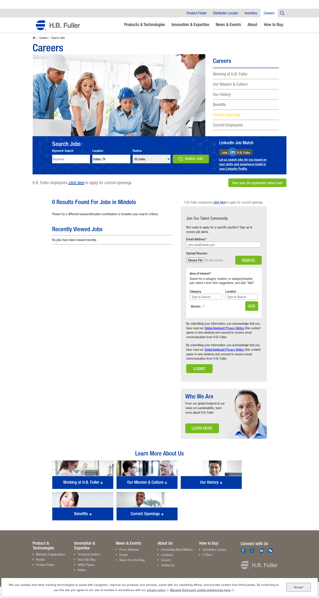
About (252, 24)
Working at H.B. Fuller (230, 73)
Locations (167, 555)
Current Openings (226, 114)
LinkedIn (261, 550)
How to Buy (273, 24)
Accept (298, 587)
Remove (248, 260)
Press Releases (129, 549)
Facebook (243, 550)
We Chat (270, 550)
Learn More (199, 429)
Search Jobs (194, 159)
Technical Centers (89, 554)
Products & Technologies (144, 24)
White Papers (86, 565)
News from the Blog (132, 560)
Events (123, 555)
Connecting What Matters (177, 549)
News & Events (228, 24)
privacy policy (157, 590)
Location (97, 151)
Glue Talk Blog (86, 559)
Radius (137, 151)
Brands (40, 559)
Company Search (282, 13)
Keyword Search (63, 151)
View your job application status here (257, 182)
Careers (269, 13)
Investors (251, 13)
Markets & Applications (50, 554)
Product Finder (197, 13)
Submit (199, 368)
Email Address (195, 239)
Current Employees (228, 124)
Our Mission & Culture (230, 84)
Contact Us (168, 565)
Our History (222, 94)
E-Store (207, 555)
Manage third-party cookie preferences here (201, 590)
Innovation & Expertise (190, 24)
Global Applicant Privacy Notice (224, 328)
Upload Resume (196, 253)
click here (76, 182)
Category (195, 291)
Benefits (219, 104)
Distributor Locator (225, 13)
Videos (82, 570)
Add (251, 305)
